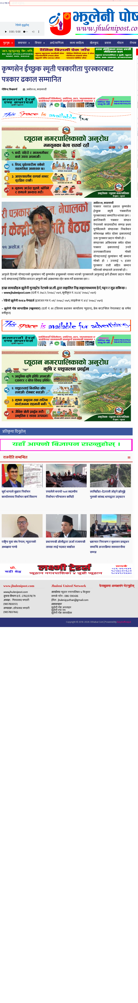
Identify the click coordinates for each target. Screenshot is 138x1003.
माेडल (120, 42)
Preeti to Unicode (34, 2)
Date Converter (98, 2)
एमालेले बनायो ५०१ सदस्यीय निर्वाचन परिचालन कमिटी (61, 494)
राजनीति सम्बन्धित (15, 457)
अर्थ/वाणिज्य (57, 42)
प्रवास (108, 42)
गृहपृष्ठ (6, 42)
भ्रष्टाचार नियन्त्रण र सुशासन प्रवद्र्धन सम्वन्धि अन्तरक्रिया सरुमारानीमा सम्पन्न (109, 547)
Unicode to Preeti (55, 2)
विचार (38, 42)
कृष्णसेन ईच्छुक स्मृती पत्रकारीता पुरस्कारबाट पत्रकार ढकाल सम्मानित (57, 74)
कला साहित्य (77, 42)
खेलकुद (94, 42)
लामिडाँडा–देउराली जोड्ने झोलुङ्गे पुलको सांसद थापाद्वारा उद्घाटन (108, 494)
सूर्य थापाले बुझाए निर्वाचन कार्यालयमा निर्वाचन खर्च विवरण (19, 494)
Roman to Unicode (77, 2)
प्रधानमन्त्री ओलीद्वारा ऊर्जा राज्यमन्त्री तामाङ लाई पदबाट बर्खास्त (65, 544)
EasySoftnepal (124, 622)
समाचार (22, 42)
